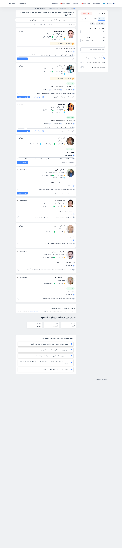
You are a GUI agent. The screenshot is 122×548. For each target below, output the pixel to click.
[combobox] (94, 32)
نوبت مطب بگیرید (22, 59)
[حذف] (92, 41)
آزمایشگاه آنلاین (66, 3)
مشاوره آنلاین (86, 3)
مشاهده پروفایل (23, 31)
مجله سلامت (55, 3)
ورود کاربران (11, 3)
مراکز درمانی (75, 3)
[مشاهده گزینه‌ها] (82, 32)
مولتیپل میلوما (101, 23)
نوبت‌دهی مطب (96, 3)
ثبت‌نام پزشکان (22, 3)
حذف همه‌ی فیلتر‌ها (87, 13)
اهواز (93, 23)
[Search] (29, 3)
